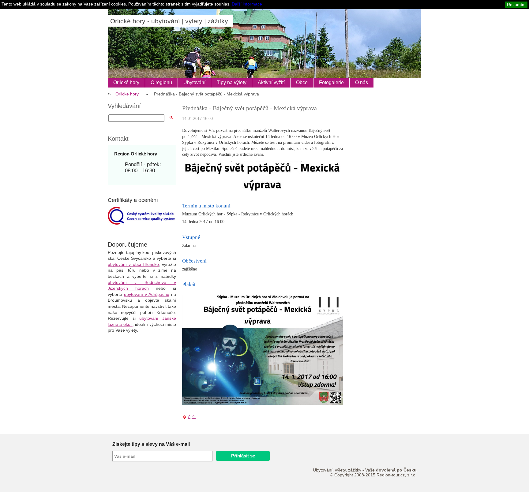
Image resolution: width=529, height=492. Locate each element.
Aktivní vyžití (271, 82)
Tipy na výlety (231, 82)
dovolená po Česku (396, 470)
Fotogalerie (331, 82)
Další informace (247, 4)
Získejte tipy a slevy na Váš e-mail (151, 444)
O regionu (161, 82)
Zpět (192, 416)
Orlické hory (126, 82)
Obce (302, 82)
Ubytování (194, 82)
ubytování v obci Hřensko (133, 264)
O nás (361, 82)
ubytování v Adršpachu (146, 294)
